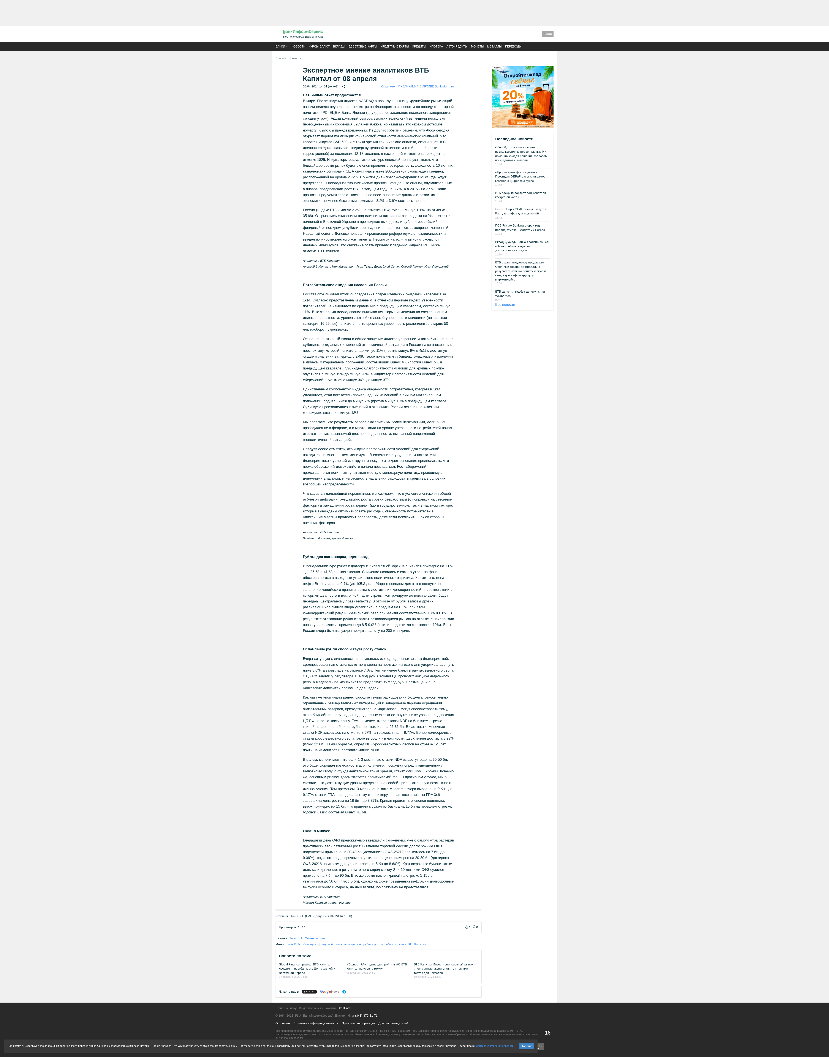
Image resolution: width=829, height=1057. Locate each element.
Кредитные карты (395, 46)
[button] (277, 34)
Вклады (339, 46)
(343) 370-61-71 (366, 1015)
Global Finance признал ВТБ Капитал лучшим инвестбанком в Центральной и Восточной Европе (307, 969)
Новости (298, 46)
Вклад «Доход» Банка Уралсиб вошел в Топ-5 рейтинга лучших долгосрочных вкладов (522, 246)
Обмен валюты (315, 938)
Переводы (513, 46)
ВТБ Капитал (417, 944)
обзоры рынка (396, 944)
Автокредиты (457, 46)
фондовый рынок (330, 944)
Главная (280, 58)
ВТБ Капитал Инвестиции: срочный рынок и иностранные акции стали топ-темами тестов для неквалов (445, 969)
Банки (280, 46)
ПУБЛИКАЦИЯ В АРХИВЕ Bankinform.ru (426, 86)
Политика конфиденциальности (315, 1023)
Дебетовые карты (363, 46)
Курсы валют (319, 46)
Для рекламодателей (393, 1023)
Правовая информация (358, 1023)
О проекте (282, 1023)
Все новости (505, 304)
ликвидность (353, 944)
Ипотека (436, 46)
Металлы (494, 46)
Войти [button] (547, 34)
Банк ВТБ (296, 938)
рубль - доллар (373, 944)
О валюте (388, 86)
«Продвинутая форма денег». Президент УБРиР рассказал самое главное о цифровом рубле (520, 176)
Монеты (477, 46)
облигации (309, 944)
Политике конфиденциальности (494, 1045)
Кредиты (419, 46)
